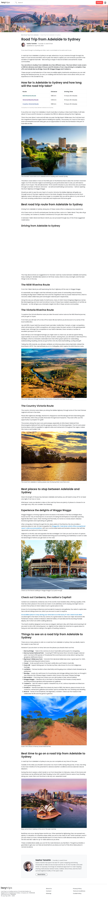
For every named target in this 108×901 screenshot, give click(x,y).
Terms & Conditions (79, 891)
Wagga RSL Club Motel (59, 526)
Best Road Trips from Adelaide (30, 35)
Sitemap (48, 893)
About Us (49, 888)
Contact (48, 891)
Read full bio (41, 874)
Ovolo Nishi (78, 615)
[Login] (105, 2)
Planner (99, 2)
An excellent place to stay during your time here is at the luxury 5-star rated (47, 615)
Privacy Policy (77, 888)
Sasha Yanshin (32, 44)
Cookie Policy (77, 893)
